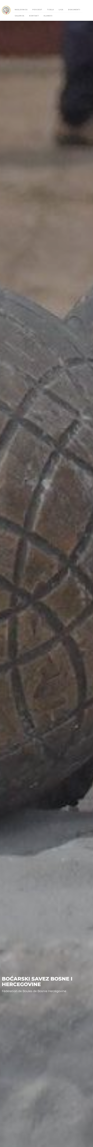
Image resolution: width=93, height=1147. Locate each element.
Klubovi (48, 16)
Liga (61, 10)
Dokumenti (74, 10)
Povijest (37, 10)
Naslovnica (21, 10)
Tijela (50, 10)
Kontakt (34, 16)
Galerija (19, 16)
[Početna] (7, 10)
